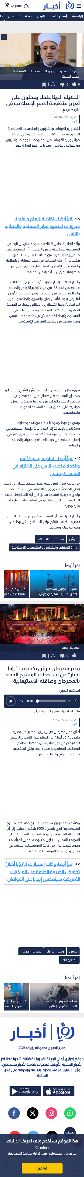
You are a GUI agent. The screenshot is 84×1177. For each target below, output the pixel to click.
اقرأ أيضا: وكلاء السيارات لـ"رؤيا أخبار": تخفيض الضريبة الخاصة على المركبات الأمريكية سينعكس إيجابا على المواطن (42, 872)
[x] (32, 1113)
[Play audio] (10, 701)
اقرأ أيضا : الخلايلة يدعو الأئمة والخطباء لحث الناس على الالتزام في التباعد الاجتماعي (46, 466)
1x (21, 701)
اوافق (42, 1168)
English (16, 5)
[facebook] (14, 1113)
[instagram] (51, 1113)
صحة (28, 16)
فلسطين (14, 16)
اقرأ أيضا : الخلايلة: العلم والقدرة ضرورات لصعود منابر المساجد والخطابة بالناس (42, 226)
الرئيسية (77, 16)
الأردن (41, 16)
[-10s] (69, 701)
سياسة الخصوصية (20, 1153)
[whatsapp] (70, 1113)
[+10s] (75, 701)
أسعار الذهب (58, 16)
